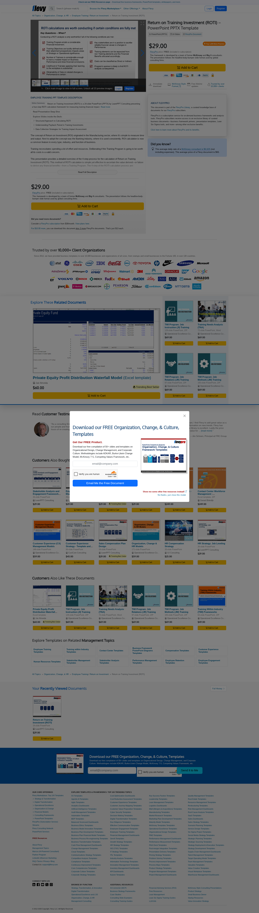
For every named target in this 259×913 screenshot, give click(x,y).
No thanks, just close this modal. (172, 495)
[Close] (184, 416)
